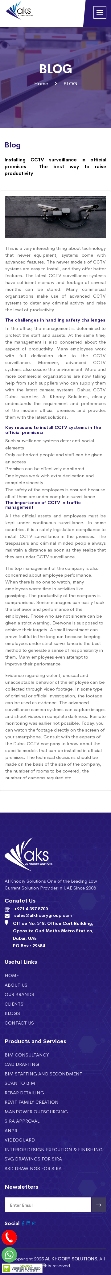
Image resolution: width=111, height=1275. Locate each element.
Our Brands (19, 994)
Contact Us (19, 1022)
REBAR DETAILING (24, 1092)
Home (41, 83)
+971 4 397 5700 (31, 908)
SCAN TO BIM (20, 1082)
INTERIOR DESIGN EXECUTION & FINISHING (54, 1149)
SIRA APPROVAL (22, 1120)
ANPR (11, 1130)
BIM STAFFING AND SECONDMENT (43, 1073)
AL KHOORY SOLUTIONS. (71, 1258)
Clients (14, 1003)
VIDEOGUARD (20, 1139)
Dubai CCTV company (36, 743)
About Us (16, 984)
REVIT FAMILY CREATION (32, 1101)
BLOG (70, 83)
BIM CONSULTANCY (27, 1054)
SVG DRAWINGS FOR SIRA (33, 1158)
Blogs (12, 1013)
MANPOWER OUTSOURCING (36, 1111)
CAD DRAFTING (22, 1064)
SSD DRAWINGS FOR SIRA (33, 1168)
